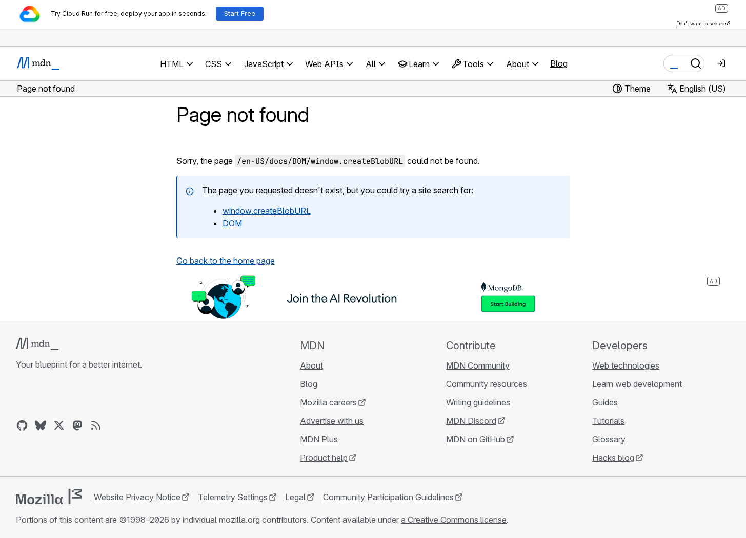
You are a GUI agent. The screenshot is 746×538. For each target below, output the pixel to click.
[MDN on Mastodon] (77, 425)
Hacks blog (613, 458)
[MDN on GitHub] (22, 425)
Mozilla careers (328, 402)
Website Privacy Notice (137, 497)
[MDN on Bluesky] (40, 425)
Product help (324, 458)
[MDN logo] (37, 344)
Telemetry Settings (233, 497)
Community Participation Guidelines (388, 497)
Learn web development (637, 384)
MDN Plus (319, 439)
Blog (559, 63)
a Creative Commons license (454, 519)
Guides (605, 402)
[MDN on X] (59, 425)
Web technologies (625, 365)
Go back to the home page (225, 260)
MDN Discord (471, 421)
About (311, 365)
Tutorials (608, 421)
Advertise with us (332, 421)
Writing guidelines (478, 402)
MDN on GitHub (475, 439)
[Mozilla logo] (49, 496)
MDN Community (478, 365)
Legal (295, 497)
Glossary (609, 439)
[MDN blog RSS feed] (96, 425)
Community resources (486, 384)
